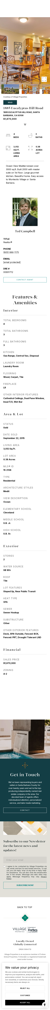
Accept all (25, 1003)
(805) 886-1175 (11, 252)
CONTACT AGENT (25, 280)
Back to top (24, 907)
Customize (25, 995)
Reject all (25, 988)
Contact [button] (25, 810)
